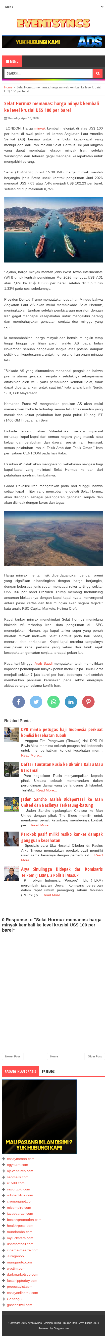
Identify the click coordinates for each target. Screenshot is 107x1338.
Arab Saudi (43, 663)
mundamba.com (20, 1232)
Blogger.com (61, 1328)
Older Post (95, 1056)
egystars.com (17, 1165)
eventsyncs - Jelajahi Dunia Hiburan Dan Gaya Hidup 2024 (63, 1322)
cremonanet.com (20, 1201)
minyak (40, 128)
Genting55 (15, 1299)
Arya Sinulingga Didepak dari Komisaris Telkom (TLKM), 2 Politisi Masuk (62, 872)
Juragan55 (15, 1256)
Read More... (31, 755)
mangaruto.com (19, 1262)
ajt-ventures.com (20, 1171)
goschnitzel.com (19, 1305)
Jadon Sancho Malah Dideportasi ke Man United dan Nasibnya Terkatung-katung (62, 802)
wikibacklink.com (20, 1195)
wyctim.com (16, 1268)
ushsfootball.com (20, 1244)
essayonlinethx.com (22, 1293)
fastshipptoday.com (22, 1281)
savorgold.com (18, 1189)
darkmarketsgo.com (22, 1274)
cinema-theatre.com (23, 1250)
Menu (13, 61)
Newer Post (12, 1056)
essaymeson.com (21, 1159)
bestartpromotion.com (24, 1220)
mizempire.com (19, 1207)
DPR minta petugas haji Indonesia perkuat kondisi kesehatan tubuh (62, 732)
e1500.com (16, 1183)
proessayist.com (20, 1286)
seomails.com (18, 1177)
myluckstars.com (20, 1238)
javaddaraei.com (20, 1213)
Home (54, 1056)
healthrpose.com (20, 1226)
